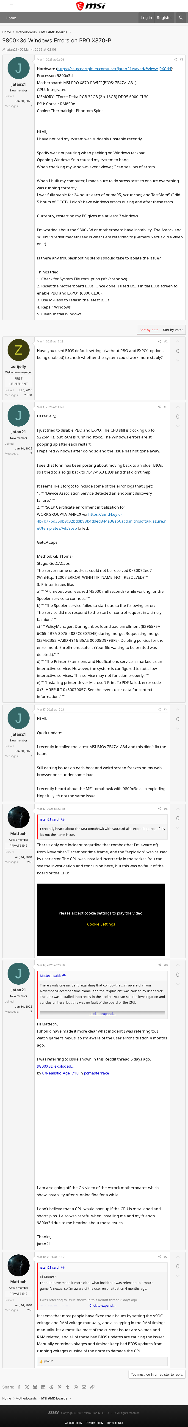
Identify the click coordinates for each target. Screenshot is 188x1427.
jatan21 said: (50, 819)
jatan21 (11, 49)
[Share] (175, 59)
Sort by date (149, 330)
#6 (166, 965)
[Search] (181, 17)
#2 (166, 341)
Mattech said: (50, 975)
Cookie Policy (73, 1422)
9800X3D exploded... (56, 1066)
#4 (166, 709)
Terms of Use (115, 1422)
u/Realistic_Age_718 (60, 1073)
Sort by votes (173, 330)
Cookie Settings (101, 924)
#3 (166, 407)
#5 (166, 808)
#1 (181, 59)
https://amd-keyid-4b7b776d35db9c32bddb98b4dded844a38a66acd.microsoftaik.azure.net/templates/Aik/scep (102, 521)
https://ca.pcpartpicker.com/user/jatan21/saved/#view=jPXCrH (114, 68)
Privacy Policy (94, 1422)
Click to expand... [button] (102, 1013)
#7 (166, 1257)
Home (11, 18)
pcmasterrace (96, 1073)
